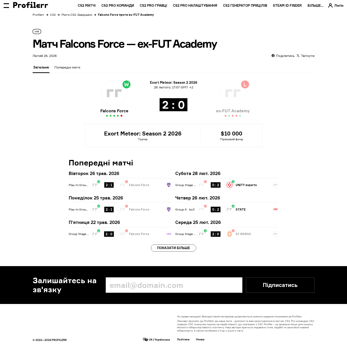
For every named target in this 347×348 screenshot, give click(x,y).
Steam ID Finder (287, 5)
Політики (183, 339)
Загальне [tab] (41, 67)
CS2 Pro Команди (117, 5)
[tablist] (57, 67)
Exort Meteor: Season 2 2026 (142, 133)
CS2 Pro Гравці (153, 5)
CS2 (53, 14)
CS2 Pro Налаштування (195, 5)
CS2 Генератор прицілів (245, 5)
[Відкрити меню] (6, 5)
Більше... (316, 5)
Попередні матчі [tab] (67, 67)
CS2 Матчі (87, 5)
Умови (200, 339)
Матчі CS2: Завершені (76, 14)
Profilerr (38, 14)
